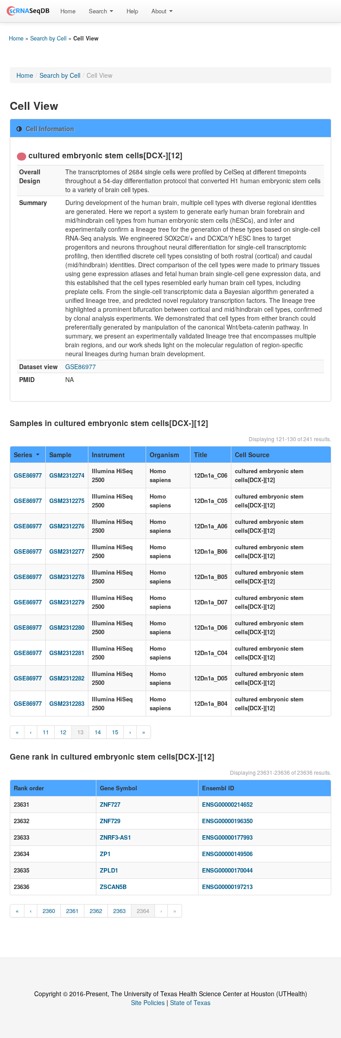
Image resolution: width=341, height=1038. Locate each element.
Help (132, 11)
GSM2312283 (66, 703)
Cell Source (252, 454)
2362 (96, 910)
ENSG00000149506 (227, 853)
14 (98, 732)
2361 (72, 910)
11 (46, 732)
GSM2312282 (66, 678)
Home (67, 11)
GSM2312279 (66, 602)
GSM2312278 (66, 576)
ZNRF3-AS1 (115, 837)
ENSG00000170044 (227, 870)
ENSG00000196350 (227, 821)
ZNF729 (110, 821)
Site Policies (148, 1002)
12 (63, 732)
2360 (49, 910)
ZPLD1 (109, 870)
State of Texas (190, 1002)
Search (99, 11)
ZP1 (105, 853)
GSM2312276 (66, 526)
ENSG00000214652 (227, 804)
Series (23, 454)
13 (80, 732)
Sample (60, 454)
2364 (143, 910)
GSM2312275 (66, 500)
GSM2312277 (66, 551)
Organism (164, 454)
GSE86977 (80, 366)
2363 (119, 910)
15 (115, 732)
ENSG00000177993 (227, 837)
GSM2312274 (66, 475)
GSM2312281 (66, 652)
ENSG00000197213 (227, 886)
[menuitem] (68, 11)
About (159, 11)
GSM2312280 (66, 627)
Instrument (108, 454)
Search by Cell (48, 38)
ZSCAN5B (113, 886)
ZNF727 (110, 804)
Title (200, 454)
